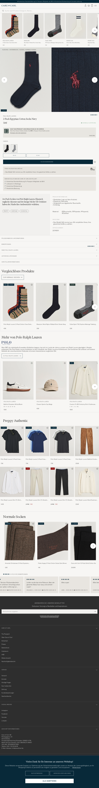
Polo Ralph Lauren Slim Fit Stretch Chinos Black (61, 500)
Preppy (6, 211)
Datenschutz (5, 648)
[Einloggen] (85, 5)
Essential (24, 211)
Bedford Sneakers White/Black (13, 404)
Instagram (5, 710)
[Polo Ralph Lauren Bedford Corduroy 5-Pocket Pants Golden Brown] (87, 457)
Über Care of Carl (7, 637)
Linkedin (4, 721)
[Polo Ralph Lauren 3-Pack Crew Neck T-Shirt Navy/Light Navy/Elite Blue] (37, 457)
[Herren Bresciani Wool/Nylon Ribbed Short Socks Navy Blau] (33, 26)
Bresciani (26, 40)
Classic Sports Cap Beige (44, 404)
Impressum (5, 651)
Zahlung (4, 689)
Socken (21, 49)
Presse (4, 644)
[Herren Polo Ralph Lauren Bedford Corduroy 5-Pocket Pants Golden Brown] (87, 441)
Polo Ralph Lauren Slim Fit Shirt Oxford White (11, 500)
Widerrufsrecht (6, 658)
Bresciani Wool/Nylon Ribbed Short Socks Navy (51, 324)
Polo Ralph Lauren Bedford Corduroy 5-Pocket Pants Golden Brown (87, 459)
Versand (4, 675)
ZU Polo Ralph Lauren (11, 356)
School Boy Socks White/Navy (73, 42)
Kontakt (4, 679)
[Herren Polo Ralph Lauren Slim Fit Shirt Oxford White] (12, 482)
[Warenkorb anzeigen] (92, 5)
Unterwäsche (13, 49)
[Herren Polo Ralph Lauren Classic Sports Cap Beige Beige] (51, 380)
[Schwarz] (6, 148)
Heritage (14, 211)
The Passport (6, 634)
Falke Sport (48, 40)
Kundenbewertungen (8, 693)
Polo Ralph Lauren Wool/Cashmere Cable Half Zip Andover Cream (86, 500)
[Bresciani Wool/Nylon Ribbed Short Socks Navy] (51, 322)
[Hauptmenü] (95, 5)
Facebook (4, 714)
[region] (49, 584)
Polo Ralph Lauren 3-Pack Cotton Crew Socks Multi (18, 324)
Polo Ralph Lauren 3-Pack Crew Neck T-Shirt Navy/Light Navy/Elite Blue (36, 459)
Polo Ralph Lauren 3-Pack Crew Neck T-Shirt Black (10, 459)
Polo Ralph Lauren (8, 40)
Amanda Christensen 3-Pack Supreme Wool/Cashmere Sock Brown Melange (16, 563)
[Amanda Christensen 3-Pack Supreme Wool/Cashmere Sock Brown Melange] (19, 561)
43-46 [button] (37, 155)
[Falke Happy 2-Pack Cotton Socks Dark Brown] (52, 561)
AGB (3, 654)
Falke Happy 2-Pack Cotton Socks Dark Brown (52, 563)
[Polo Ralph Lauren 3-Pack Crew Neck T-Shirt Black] (12, 457)
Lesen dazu (92, 135)
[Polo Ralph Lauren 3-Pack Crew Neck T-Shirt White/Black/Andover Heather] (62, 457)
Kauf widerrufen (6, 686)
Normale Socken (30, 49)
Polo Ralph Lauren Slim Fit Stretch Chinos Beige (36, 500)
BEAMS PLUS (70, 40)
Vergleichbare (18, 271)
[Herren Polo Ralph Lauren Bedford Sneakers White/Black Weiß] (18, 380)
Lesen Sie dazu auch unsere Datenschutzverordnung (49, 616)
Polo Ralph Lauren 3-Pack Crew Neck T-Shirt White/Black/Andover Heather (61, 459)
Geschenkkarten (6, 696)
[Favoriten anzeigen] (89, 6)
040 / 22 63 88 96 (12, 746)
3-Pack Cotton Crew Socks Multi (10, 42)
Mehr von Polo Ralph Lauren (22, 337)
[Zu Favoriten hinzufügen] (31, 285)
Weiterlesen (76, 767)
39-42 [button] (14, 155)
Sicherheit (5, 641)
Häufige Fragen (6, 682)
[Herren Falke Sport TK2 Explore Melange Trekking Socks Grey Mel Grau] (54, 26)
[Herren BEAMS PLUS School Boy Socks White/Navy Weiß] (76, 26)
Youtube (4, 717)
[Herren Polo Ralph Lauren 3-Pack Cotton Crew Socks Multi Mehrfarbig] (12, 26)
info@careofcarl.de (17, 748)
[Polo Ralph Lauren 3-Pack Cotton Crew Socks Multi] (18, 322)
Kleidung (5, 49)
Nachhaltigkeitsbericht (8, 661)
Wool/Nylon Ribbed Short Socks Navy (32, 42)
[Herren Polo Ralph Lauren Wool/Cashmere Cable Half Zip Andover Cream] (87, 482)
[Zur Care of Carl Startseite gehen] (9, 5)
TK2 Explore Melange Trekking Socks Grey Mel (54, 42)
